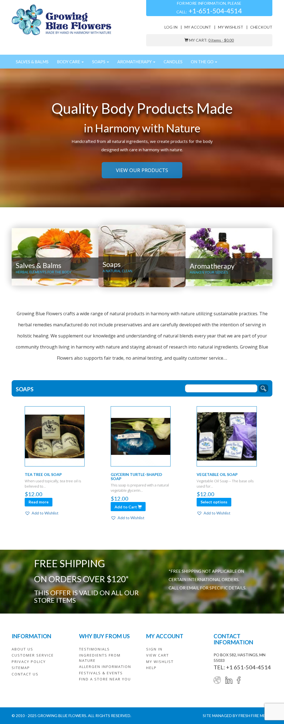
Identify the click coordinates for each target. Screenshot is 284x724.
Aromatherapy (135, 61)
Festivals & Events (101, 672)
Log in (171, 27)
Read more (39, 502)
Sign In (154, 649)
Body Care (69, 61)
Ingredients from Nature (100, 658)
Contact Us (25, 674)
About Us (22, 649)
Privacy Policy (29, 661)
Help (151, 667)
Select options (214, 502)
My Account (197, 27)
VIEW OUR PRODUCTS (142, 170)
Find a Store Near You (105, 679)
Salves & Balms (32, 61)
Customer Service (33, 655)
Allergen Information (105, 666)
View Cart (157, 655)
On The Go (202, 61)
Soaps (99, 61)
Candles (173, 61)
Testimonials (94, 649)
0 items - (221, 40)
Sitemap (21, 667)
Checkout (261, 27)
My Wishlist (230, 27)
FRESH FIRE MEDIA (255, 715)
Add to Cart (126, 506)
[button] (42, 513)
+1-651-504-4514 (215, 11)
